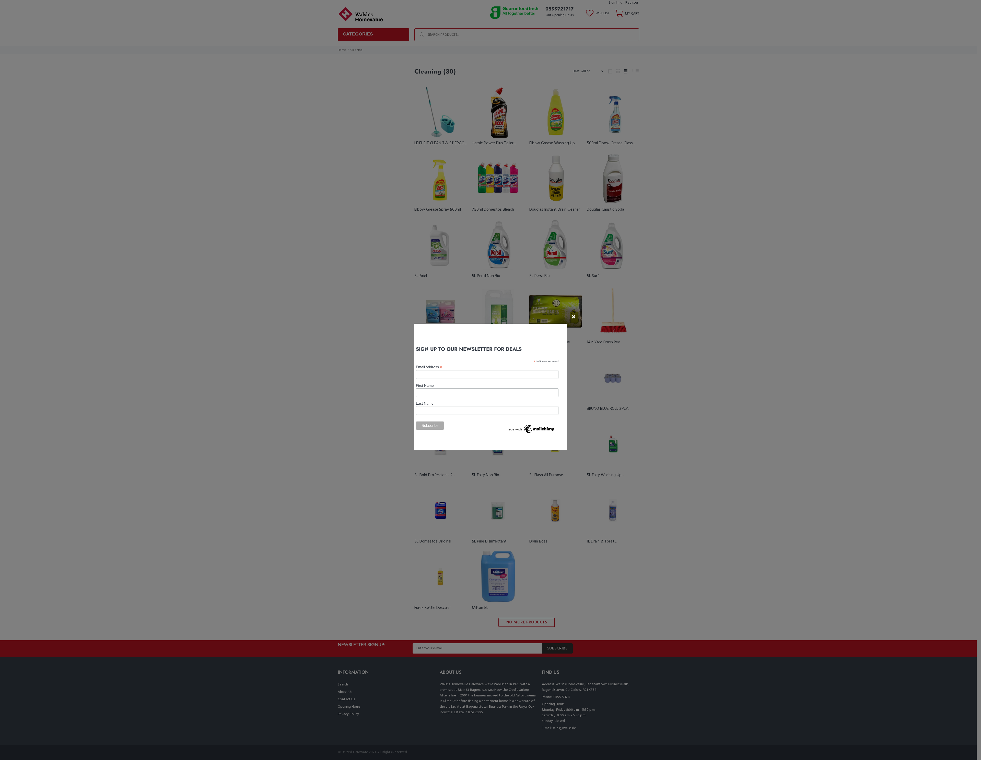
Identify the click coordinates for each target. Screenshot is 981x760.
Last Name (425, 403)
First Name (425, 385)
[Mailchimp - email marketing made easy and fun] (530, 428)
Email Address (429, 367)
